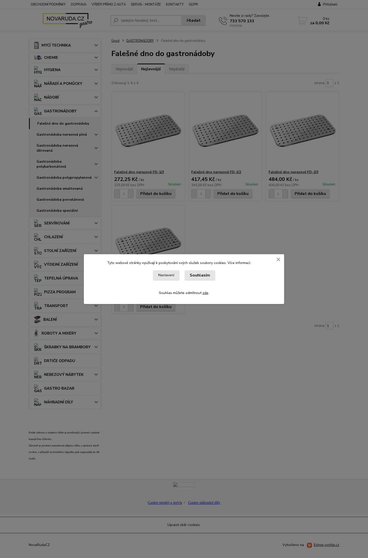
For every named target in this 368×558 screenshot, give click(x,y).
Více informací (239, 262)
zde (205, 293)
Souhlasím (200, 275)
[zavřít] (278, 259)
